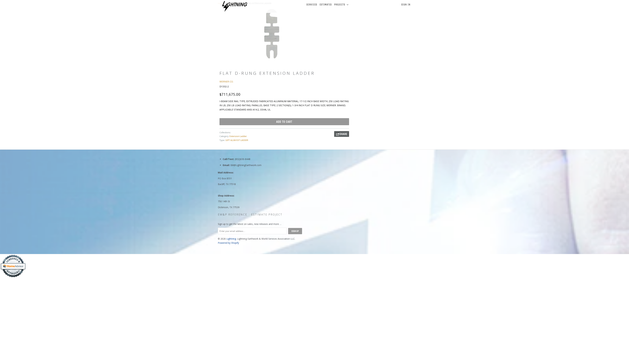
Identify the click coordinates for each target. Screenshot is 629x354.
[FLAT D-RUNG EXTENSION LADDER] (271, 34)
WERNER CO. (226, 81)
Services (311, 4)
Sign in (405, 4)
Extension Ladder (238, 136)
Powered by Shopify (228, 242)
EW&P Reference (232, 214)
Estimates (326, 4)
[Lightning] (234, 6)
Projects (340, 4)
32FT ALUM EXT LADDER (236, 140)
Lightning (231, 238)
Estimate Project (266, 214)
